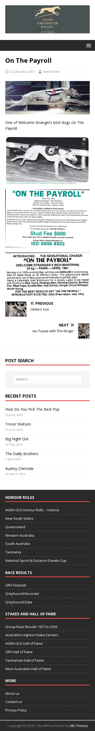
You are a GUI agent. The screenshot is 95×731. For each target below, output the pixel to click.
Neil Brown (51, 71)
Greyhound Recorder (22, 593)
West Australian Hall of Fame (28, 668)
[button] (88, 45)
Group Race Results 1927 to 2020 (31, 626)
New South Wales (19, 518)
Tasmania (13, 552)
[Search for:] (48, 379)
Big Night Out (16, 438)
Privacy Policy (16, 710)
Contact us (13, 701)
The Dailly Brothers (21, 453)
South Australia (17, 543)
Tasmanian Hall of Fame (24, 660)
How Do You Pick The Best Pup (32, 409)
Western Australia (19, 535)
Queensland (15, 526)
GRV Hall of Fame (19, 651)
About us (12, 693)
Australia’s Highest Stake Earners (31, 635)
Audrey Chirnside (19, 468)
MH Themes (79, 726)
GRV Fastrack (15, 585)
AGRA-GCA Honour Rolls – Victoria (32, 510)
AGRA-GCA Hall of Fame (24, 643)
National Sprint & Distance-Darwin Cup (35, 560)
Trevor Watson (18, 424)
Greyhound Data (18, 602)
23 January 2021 (22, 71)
